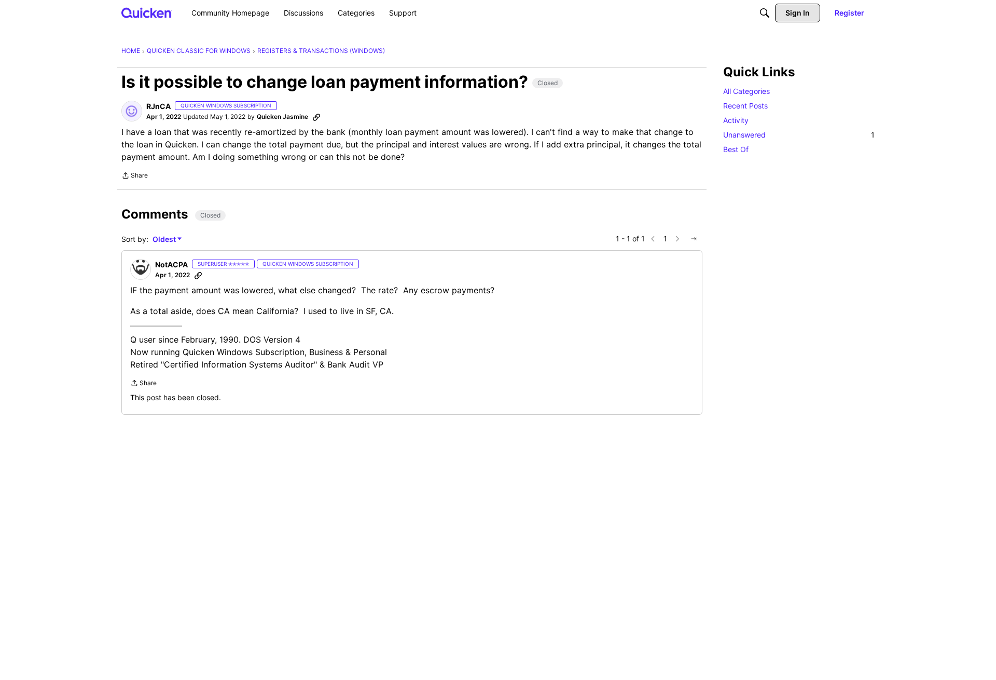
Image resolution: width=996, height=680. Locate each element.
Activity (736, 120)
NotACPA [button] (171, 264)
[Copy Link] (316, 116)
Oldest (165, 239)
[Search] (764, 13)
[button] (131, 111)
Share (134, 176)
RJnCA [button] (158, 106)
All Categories (746, 91)
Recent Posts (745, 105)
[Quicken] (146, 12)
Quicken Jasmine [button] (282, 116)
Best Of (736, 149)
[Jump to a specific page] (694, 238)
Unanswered (799, 134)
